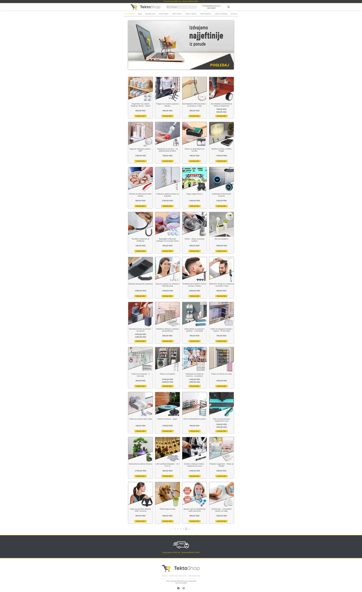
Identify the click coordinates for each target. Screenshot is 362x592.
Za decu (234, 14)
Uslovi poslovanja (194, 576)
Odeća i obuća (190, 14)
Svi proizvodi (129, 14)
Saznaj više (140, 116)
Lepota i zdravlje (221, 14)
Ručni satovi (177, 14)
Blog (140, 14)
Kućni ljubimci (205, 14)
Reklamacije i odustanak (177, 576)
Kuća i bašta (163, 14)
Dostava (165, 576)
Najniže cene (150, 14)
